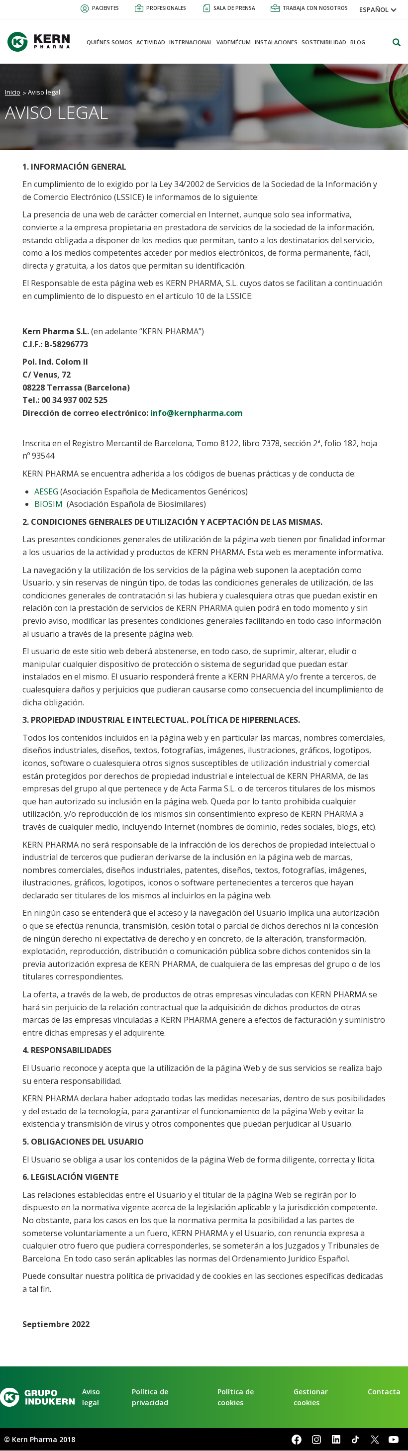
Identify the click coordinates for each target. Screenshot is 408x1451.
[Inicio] (42, 42)
